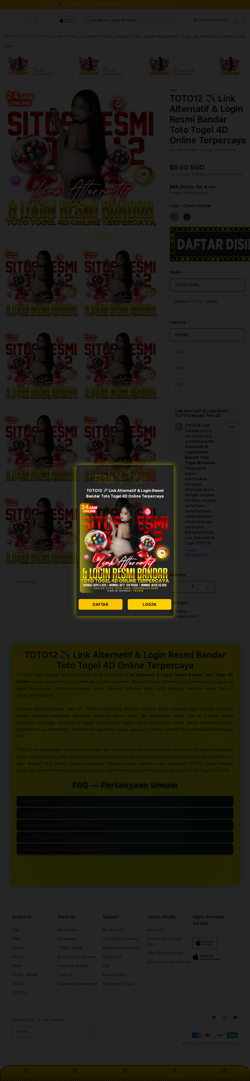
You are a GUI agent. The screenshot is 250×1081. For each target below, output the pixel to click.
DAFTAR (101, 604)
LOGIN (149, 604)
